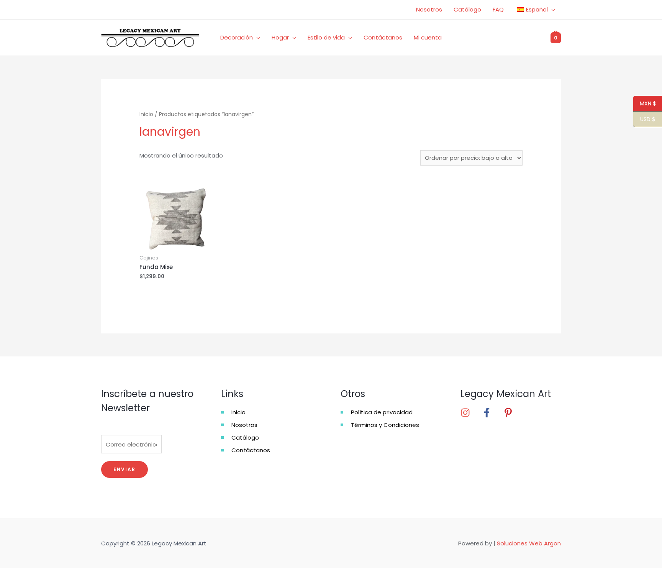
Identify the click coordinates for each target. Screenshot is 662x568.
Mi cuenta (428, 37)
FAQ (498, 9)
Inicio (146, 114)
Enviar (124, 469)
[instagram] (470, 412)
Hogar (280, 37)
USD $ (644, 119)
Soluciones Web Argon (529, 543)
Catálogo (467, 9)
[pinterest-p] (510, 412)
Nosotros (429, 9)
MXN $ (644, 104)
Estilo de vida (326, 37)
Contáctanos (383, 37)
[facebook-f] (492, 412)
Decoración (236, 37)
